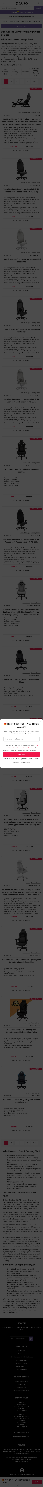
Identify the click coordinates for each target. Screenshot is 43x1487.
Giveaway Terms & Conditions (25, 748)
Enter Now (21, 754)
